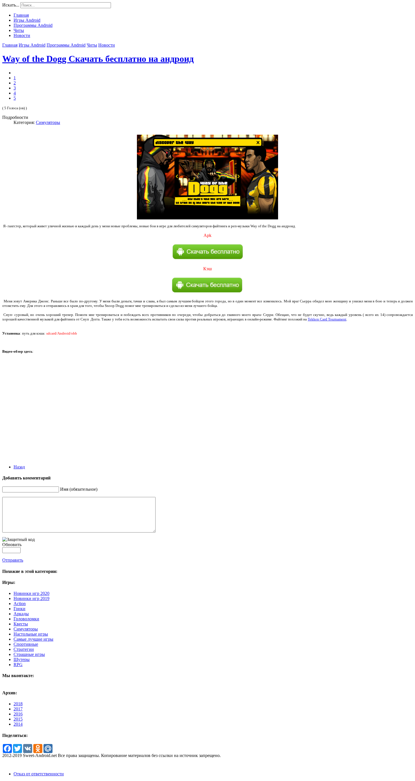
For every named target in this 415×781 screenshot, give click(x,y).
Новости (106, 45)
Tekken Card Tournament (327, 319)
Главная (10, 45)
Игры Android (32, 45)
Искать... (10, 5)
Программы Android (66, 45)
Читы (92, 45)
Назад (19, 466)
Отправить (12, 560)
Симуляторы (48, 122)
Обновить (11, 544)
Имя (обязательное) (78, 489)
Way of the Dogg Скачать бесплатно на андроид (98, 59)
